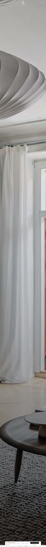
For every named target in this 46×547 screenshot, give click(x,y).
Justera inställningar (34, 544)
